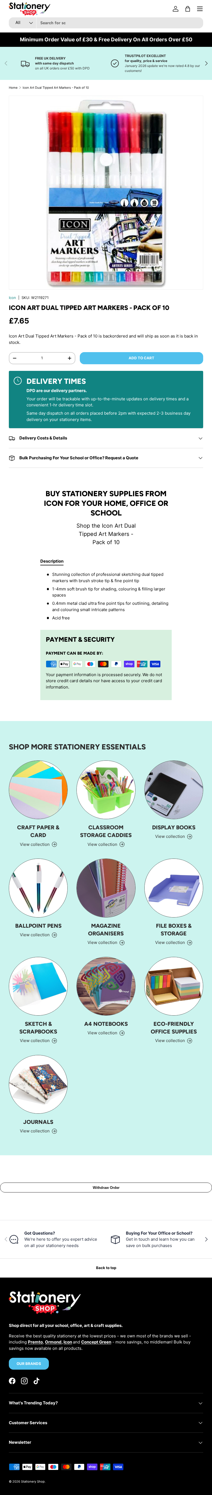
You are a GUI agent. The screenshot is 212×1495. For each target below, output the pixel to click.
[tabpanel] (106, 596)
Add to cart (141, 358)
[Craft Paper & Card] (38, 790)
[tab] (51, 561)
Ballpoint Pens (38, 925)
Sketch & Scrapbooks (38, 1028)
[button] (188, 9)
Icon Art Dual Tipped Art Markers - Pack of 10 (56, 88)
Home (13, 88)
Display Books (173, 827)
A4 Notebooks (106, 1024)
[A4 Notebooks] (106, 986)
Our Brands (29, 1363)
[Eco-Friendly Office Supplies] (174, 986)
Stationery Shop (33, 1481)
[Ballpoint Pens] (38, 888)
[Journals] (38, 1084)
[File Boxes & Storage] (174, 888)
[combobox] (106, 22)
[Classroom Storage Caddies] (106, 790)
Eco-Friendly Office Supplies (174, 1028)
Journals (38, 1122)
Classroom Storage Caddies (106, 831)
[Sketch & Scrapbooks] (38, 986)
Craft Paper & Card (38, 831)
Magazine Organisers (106, 929)
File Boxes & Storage (174, 929)
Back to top (106, 1267)
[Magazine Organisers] (106, 888)
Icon (12, 297)
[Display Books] (174, 790)
